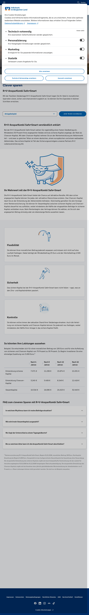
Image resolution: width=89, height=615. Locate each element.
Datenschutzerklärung (14, 23)
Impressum (32, 23)
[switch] (82, 40)
